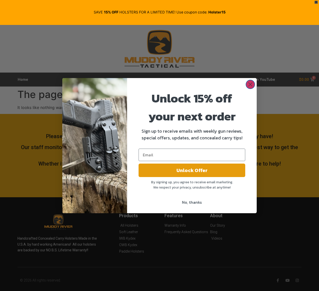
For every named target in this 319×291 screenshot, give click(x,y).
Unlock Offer (192, 170)
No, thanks (192, 202)
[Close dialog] (250, 84)
